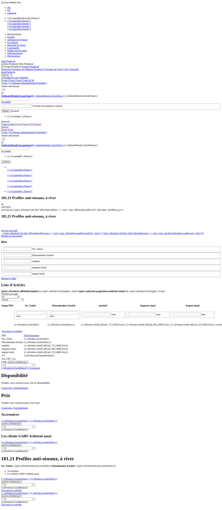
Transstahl (74, 69)
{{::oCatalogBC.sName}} (19, 191)
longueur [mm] (39, 267)
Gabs (65, 69)
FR (8, 10)
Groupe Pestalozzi (30, 66)
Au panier (6, 102)
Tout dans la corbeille (12, 331)
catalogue (11, 13)
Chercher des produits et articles (47, 106)
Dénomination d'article (43, 255)
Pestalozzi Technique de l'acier (48, 69)
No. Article (37, 249)
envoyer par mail (9, 230)
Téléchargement (31, 335)
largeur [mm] (38, 273)
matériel (36, 261)
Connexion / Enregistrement (14, 388)
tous (18, 316)
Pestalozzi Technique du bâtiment (17, 69)
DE (9, 7)
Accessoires (34, 368)
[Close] (6, 161)
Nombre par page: (9, 294)
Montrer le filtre (8, 278)
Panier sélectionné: (10, 86)
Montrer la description (11, 236)
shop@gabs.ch (8, 61)
